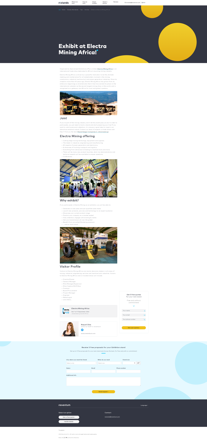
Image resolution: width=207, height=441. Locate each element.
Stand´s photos (105, 2)
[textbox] (81, 363)
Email (93, 368)
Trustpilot (61, 430)
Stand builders (94, 2)
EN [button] (144, 2)
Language (144, 405)
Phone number (121, 368)
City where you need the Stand (76, 359)
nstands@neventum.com (133, 2)
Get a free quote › (69, 417)
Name (68, 368)
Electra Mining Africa (105, 69)
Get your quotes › (134, 327)
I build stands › (69, 421)
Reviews (116, 2)
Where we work (75, 2)
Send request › (103, 391)
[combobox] (81, 363)
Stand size (126, 359)
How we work (85, 2)
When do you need (104, 359)
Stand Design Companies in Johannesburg (92, 132)
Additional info (71, 375)
